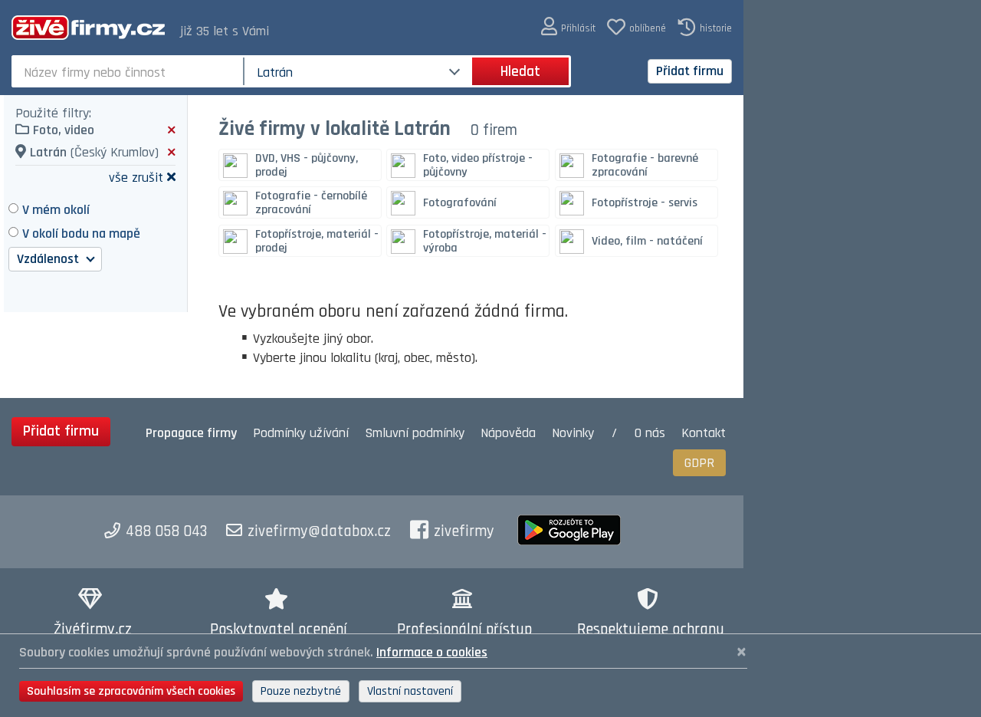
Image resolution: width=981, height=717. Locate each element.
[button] (568, 27)
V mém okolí (56, 210)
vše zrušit (136, 177)
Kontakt (703, 433)
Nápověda (508, 433)
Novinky (573, 433)
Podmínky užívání (301, 433)
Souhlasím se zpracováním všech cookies (131, 691)
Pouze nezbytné (301, 691)
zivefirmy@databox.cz (319, 531)
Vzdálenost (49, 259)
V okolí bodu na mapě (81, 233)
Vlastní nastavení (410, 691)
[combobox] (129, 71)
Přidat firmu (689, 71)
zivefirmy (464, 531)
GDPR (699, 463)
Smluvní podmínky (414, 433)
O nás (650, 433)
